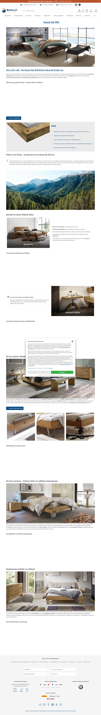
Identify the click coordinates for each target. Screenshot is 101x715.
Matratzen (28, 15)
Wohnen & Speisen (58, 15)
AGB (32, 711)
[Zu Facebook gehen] (48, 704)
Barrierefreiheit (59, 711)
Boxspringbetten (18, 15)
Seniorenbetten (64, 662)
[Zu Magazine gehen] (40, 704)
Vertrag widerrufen (51, 711)
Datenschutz (36, 711)
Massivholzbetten (43, 662)
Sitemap (64, 711)
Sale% (94, 15)
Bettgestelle (8, 15)
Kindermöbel (69, 15)
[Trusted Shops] (76, 4)
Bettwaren (78, 15)
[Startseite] (10, 10)
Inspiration (87, 15)
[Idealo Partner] (79, 4)
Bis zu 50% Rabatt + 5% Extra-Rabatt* (43, 1)
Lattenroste (37, 15)
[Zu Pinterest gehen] (52, 704)
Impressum (27, 711)
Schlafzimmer (47, 15)
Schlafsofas (86, 662)
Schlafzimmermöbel (16, 662)
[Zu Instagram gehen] (44, 704)
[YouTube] (60, 704)
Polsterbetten (34, 662)
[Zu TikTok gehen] (56, 704)
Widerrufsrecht (43, 711)
